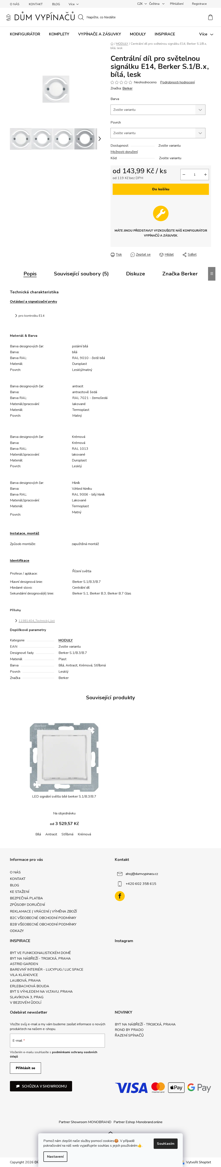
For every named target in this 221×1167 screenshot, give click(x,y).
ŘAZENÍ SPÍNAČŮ (129, 1036)
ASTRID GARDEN (24, 964)
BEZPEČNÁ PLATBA (26, 898)
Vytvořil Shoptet (198, 1162)
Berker (127, 88)
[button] (41, 1086)
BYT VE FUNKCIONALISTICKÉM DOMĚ (40, 953)
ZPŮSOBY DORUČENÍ (27, 904)
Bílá (38, 834)
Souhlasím (165, 1143)
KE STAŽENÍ (19, 891)
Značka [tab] (180, 273)
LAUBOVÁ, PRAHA (25, 981)
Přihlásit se (25, 1068)
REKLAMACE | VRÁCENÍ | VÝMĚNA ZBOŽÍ (43, 911)
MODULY (65, 640)
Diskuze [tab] (135, 273)
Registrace (199, 4)
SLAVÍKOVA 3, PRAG (26, 997)
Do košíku (160, 189)
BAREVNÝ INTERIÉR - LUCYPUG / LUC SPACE (46, 970)
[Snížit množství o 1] (184, 174)
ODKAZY (17, 931)
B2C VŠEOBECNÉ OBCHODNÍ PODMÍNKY (43, 918)
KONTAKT (36, 4)
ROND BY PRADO (129, 1030)
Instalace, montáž (24, 533)
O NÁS (14, 4)
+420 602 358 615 (141, 883)
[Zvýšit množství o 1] (205, 174)
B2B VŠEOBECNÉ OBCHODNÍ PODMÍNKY (43, 924)
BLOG (56, 4)
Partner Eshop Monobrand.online (138, 1122)
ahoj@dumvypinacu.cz (142, 873)
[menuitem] (25, 34)
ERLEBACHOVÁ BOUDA (29, 986)
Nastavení (55, 1156)
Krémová (84, 834)
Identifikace (19, 560)
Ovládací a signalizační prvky (33, 301)
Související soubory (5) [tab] (81, 273)
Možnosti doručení (124, 151)
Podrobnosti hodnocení (177, 82)
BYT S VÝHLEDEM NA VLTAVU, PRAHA (41, 992)
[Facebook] (120, 896)
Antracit (51, 834)
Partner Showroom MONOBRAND (85, 1122)
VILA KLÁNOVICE (24, 975)
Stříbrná (67, 834)
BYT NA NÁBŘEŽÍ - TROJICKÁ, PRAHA (40, 959)
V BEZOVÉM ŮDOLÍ (25, 1003)
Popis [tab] (30, 273)
